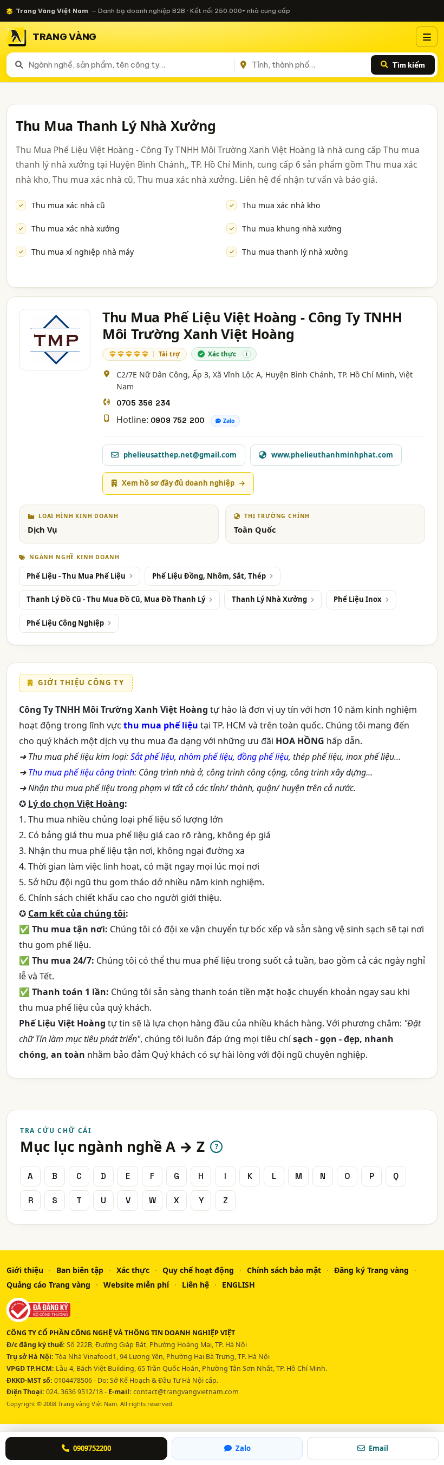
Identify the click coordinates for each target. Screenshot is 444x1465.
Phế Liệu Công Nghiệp (65, 623)
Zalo (229, 421)
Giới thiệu (24, 1270)
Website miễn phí (136, 1285)
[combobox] (129, 65)
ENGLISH (238, 1285)
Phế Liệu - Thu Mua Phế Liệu (76, 576)
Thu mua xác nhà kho (281, 205)
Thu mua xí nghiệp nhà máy (82, 252)
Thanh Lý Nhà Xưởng (269, 599)
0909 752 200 (177, 420)
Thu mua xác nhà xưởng (75, 228)
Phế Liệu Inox (358, 599)
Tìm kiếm (408, 65)
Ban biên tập (79, 1270)
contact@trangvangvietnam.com (186, 1391)
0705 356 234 (143, 403)
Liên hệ (195, 1285)
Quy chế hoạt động (198, 1270)
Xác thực (132, 1270)
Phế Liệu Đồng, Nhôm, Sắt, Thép (209, 576)
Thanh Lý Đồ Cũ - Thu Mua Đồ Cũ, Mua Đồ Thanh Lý (116, 599)
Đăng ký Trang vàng (371, 1270)
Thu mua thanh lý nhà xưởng (295, 252)
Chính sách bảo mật (284, 1270)
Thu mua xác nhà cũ (68, 205)
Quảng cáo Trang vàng (48, 1285)
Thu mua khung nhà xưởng (292, 228)
